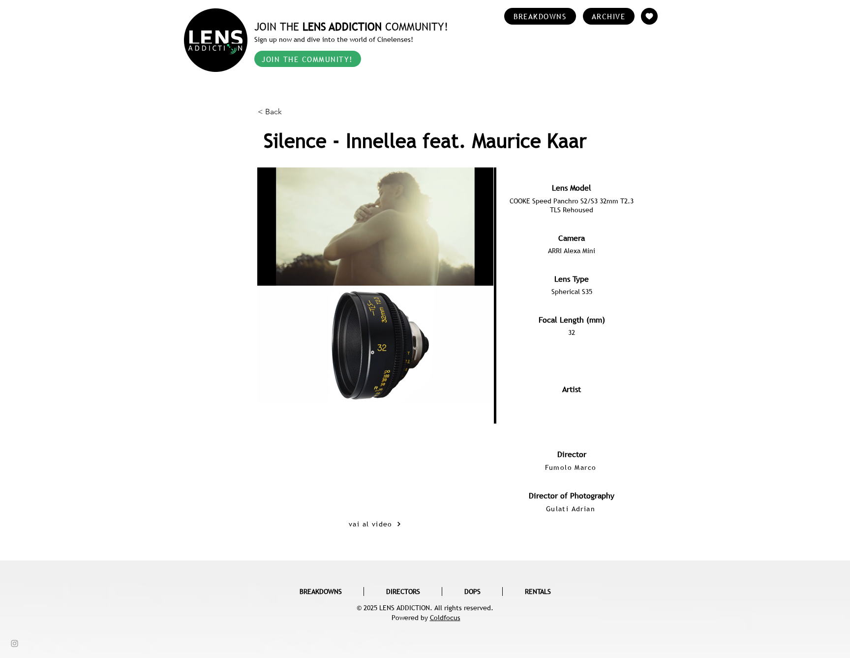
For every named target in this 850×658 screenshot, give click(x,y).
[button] (290, 112)
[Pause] (270, 390)
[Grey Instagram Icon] (14, 643)
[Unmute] (286, 390)
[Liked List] (649, 16)
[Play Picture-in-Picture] (463, 390)
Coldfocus (445, 617)
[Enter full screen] (480, 390)
